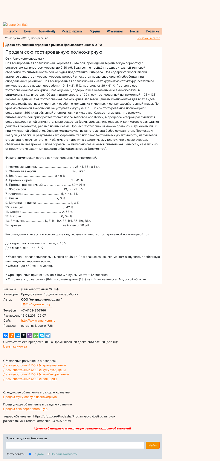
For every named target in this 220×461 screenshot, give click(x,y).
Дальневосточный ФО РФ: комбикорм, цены (36, 374)
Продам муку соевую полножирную (30, 397)
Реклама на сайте (148, 38)
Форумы (95, 31)
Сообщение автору (37, 304)
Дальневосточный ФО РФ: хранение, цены (34, 365)
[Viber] (29, 335)
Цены (27, 31)
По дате (38, 454)
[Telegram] (47, 335)
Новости (12, 31)
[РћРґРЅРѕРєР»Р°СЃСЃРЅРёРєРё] (11, 335)
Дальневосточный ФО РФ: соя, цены (30, 379)
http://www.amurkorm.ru (38, 320)
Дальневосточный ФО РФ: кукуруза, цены (34, 370)
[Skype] (41, 335)
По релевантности (64, 454)
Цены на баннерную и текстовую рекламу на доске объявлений (82, 428)
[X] (23, 335)
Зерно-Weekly (46, 31)
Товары (134, 31)
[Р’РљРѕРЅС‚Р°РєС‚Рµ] (5, 335)
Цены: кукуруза (15, 346)
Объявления (115, 31)
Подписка (152, 31)
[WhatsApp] (35, 335)
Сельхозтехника (72, 31)
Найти (152, 445)
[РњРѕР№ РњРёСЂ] (17, 335)
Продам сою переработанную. (25, 409)
